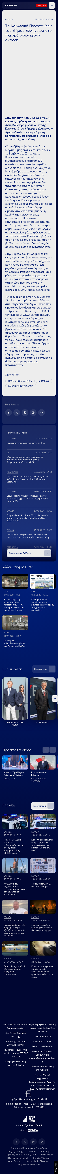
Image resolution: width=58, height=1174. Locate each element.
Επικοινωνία (47, 1154)
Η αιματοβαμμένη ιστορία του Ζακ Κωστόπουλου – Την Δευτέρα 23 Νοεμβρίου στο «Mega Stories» (14, 604)
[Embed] (41, 412)
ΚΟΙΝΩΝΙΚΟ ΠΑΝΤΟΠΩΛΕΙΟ (20, 386)
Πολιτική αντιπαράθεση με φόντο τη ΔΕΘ (26, 443)
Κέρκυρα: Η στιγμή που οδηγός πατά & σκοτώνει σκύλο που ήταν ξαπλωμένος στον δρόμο (42, 971)
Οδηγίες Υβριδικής (42, 1158)
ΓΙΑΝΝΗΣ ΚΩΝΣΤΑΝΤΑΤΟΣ (20, 381)
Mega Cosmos (14, 1161)
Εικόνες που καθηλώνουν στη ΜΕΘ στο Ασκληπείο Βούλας (14, 643)
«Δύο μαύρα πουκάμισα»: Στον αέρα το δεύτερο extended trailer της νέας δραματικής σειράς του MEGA (25, 459)
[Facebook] (8, 412)
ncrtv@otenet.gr (47, 1089)
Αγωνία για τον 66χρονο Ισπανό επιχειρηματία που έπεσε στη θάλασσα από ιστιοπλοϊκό (15, 889)
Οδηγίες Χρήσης (15, 1151)
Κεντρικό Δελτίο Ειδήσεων (39, 773)
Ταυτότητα (46, 1151)
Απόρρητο (56, 1167)
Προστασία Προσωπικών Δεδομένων (29, 1148)
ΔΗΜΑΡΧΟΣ (44, 381)
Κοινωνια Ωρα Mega (15, 723)
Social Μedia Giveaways (38, 1161)
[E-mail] (33, 412)
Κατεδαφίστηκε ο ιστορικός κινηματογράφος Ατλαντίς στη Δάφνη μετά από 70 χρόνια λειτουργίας (27, 479)
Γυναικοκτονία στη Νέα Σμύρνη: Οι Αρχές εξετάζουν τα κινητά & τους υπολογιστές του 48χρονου (14, 930)
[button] (52, 5)
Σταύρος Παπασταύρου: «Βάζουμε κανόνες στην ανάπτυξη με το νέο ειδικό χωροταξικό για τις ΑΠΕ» (27, 498)
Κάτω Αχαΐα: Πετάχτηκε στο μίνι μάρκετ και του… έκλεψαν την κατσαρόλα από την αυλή (28, 536)
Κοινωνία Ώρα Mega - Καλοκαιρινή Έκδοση (14, 773)
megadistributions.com (29, 1164)
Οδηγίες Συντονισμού (17, 1158)
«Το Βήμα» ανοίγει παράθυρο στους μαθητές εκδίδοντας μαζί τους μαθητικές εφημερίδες (42, 604)
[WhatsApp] (24, 412)
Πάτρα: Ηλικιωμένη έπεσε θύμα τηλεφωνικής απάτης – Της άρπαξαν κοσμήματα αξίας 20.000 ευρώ (27, 518)
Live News (43, 722)
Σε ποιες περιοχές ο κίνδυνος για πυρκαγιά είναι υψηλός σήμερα (41, 927)
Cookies (32, 1151)
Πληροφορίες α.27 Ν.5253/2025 (20, 1154)
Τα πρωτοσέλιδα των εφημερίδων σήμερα (41, 885)
